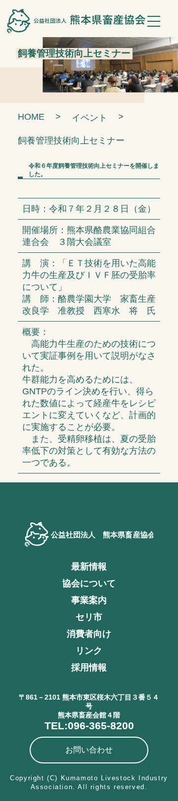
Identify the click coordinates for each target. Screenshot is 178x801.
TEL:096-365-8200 (89, 725)
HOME (31, 117)
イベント (89, 118)
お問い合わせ (89, 750)
